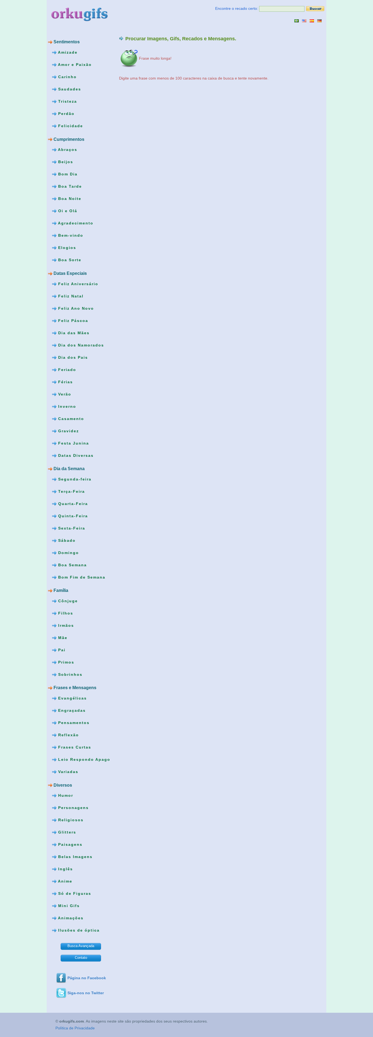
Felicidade (70, 126)
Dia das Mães (73, 332)
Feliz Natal (70, 296)
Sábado (66, 540)
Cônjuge (67, 601)
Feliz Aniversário (77, 283)
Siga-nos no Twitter (85, 993)
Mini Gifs (68, 906)
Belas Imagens (75, 856)
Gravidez (68, 430)
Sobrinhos (69, 674)
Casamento (70, 418)
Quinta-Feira (72, 515)
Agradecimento (75, 223)
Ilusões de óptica (78, 930)
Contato (81, 958)
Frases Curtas (74, 747)
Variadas (67, 772)
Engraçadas (71, 710)
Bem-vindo (70, 235)
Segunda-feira (74, 479)
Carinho (67, 77)
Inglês (65, 869)
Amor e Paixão (74, 64)
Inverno (66, 406)
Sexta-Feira (71, 528)
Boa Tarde (69, 186)
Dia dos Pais (72, 357)
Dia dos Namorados (80, 345)
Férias (65, 381)
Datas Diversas (75, 455)
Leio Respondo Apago (83, 759)
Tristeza (67, 101)
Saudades (69, 89)
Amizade (67, 52)
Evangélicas (72, 698)
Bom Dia (67, 174)
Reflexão (68, 735)
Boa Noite (69, 198)
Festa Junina (73, 443)
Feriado (66, 369)
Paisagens (69, 844)
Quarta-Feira (72, 503)
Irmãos (65, 625)
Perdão (66, 113)
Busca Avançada (80, 946)
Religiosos (70, 820)
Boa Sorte (69, 260)
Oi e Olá (67, 211)
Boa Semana (72, 564)
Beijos (65, 162)
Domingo (68, 552)
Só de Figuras (74, 893)
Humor (65, 795)
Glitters (66, 832)
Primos (65, 662)
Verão (64, 394)
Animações (70, 918)
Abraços (67, 149)
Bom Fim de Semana (81, 577)
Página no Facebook (86, 978)
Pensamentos (73, 722)
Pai (61, 650)
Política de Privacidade (75, 1028)
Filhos (65, 613)
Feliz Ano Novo (75, 308)
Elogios (66, 247)
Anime (64, 881)
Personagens (73, 807)
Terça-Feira (71, 491)
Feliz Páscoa (72, 320)
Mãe (62, 637)
